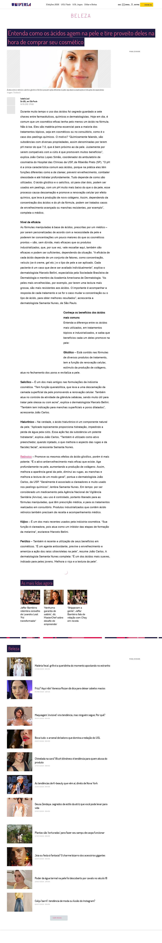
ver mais (57, 918)
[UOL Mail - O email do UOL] (126, 4)
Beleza (81, 15)
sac (119, 5)
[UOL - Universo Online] (33, 4)
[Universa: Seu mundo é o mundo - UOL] (21, 4)
